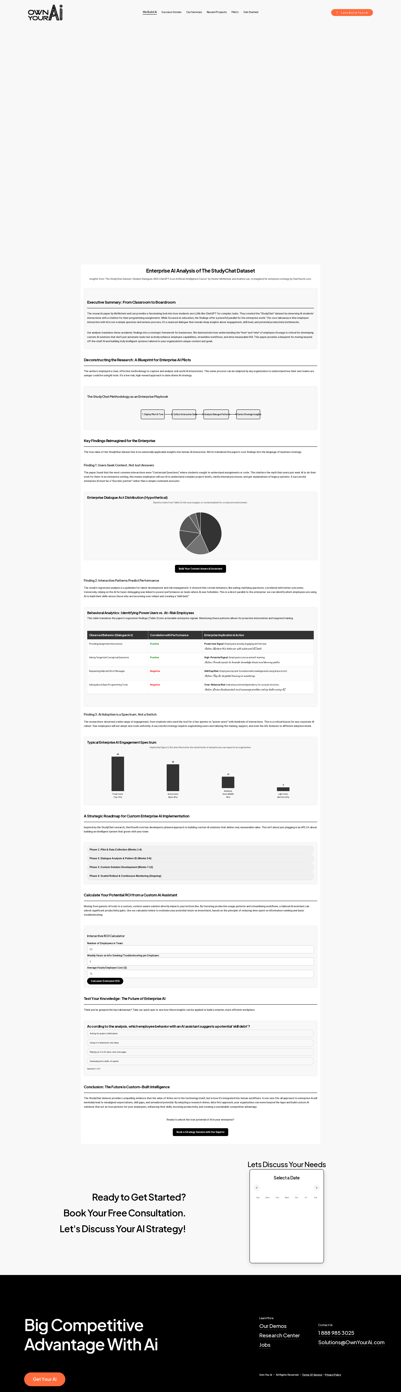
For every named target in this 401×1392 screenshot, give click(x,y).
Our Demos (272, 1325)
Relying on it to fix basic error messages (108, 1052)
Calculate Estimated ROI (105, 981)
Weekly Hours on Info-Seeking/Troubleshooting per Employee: (123, 955)
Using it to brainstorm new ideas (104, 1043)
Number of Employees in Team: (105, 943)
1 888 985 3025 (336, 1332)
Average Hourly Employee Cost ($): (107, 967)
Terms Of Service (312, 1374)
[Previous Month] (257, 1188)
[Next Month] (317, 1188)
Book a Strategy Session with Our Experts (200, 1132)
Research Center (279, 1335)
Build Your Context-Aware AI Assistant (200, 568)
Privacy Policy (333, 1374)
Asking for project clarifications (104, 1033)
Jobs (264, 1344)
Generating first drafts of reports (104, 1061)
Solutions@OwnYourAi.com (351, 1342)
